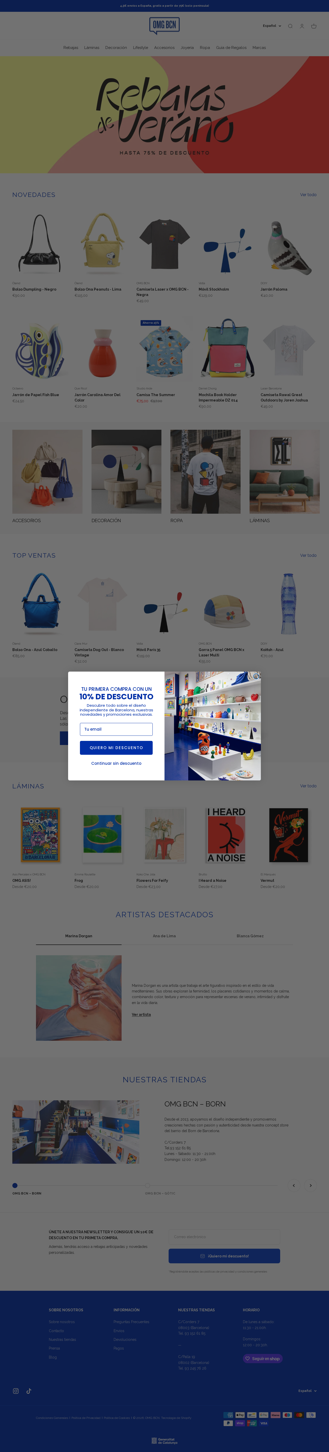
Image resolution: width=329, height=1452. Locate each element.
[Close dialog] (256, 676)
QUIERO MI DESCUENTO (116, 747)
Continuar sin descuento (116, 763)
